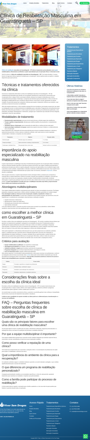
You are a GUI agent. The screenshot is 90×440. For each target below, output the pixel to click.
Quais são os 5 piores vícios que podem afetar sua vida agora (76, 108)
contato (28, 254)
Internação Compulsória (73, 78)
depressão (49, 170)
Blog (53, 3)
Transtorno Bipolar (72, 71)
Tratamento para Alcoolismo (74, 54)
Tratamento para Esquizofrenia (75, 63)
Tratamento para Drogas (73, 61)
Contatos (69, 3)
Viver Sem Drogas (55, 438)
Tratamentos (45, 3)
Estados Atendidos (34, 3)
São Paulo (7, 27)
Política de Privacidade (35, 418)
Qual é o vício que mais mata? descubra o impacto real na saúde (76, 104)
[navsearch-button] (76, 3)
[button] (3, 55)
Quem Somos (60, 3)
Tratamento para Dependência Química (75, 51)
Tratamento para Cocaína (73, 56)
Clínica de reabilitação (8, 70)
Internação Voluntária (72, 73)
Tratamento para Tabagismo (74, 68)
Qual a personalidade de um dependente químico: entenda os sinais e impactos (77, 112)
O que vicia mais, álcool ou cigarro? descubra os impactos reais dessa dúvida (77, 100)
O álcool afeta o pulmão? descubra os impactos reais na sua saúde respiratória (76, 96)
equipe (56, 70)
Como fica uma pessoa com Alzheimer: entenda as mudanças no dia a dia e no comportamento (76, 91)
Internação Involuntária (73, 76)
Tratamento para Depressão (74, 58)
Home (25, 3)
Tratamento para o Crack (73, 66)
